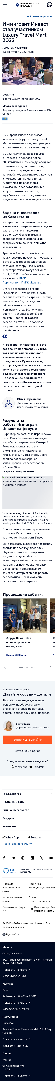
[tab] (21, 667)
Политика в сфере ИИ (13, 909)
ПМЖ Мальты (30, 282)
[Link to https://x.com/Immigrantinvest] (41, 858)
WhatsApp (12, 837)
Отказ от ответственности (39, 899)
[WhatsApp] (49, 4)
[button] (25, 629)
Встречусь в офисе (27, 750)
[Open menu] (5, 5)
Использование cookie (12, 899)
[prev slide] (4, 667)
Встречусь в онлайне (27, 739)
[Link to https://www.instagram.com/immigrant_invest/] (22, 858)
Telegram (36, 837)
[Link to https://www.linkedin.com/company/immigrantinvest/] (32, 858)
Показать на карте (14, 969)
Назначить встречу (15, 843)
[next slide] (50, 667)
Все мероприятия (41, 16)
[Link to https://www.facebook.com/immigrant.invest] (4, 858)
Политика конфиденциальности (41, 885)
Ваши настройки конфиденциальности (43, 909)
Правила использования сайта (11, 887)
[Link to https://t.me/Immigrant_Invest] (13, 858)
